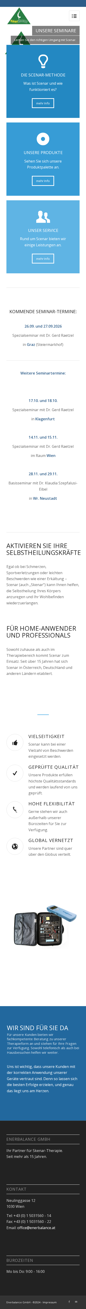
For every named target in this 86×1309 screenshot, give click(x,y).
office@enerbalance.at (36, 1227)
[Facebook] (69, 1301)
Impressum (50, 1302)
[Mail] (76, 1301)
